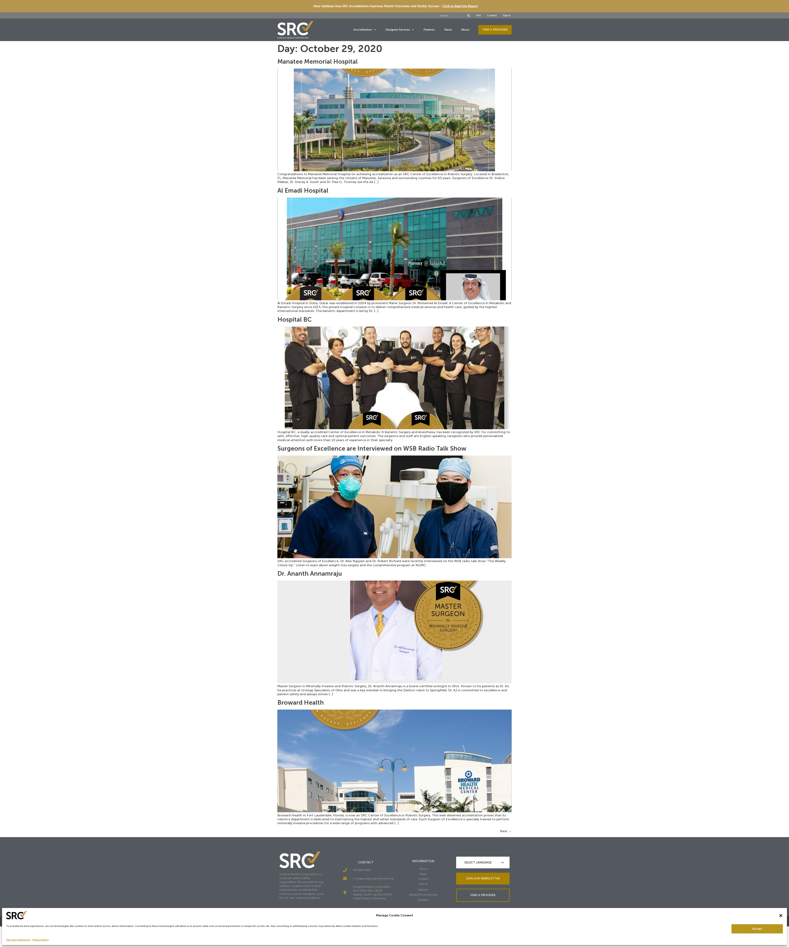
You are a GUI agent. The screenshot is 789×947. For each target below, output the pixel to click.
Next (506, 831)
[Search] (468, 15)
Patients (429, 29)
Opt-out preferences (18, 939)
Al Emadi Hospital (302, 190)
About (465, 29)
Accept (757, 929)
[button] (781, 916)
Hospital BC (294, 319)
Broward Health (300, 702)
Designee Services (397, 29)
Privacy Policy (40, 939)
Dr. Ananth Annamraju (309, 573)
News (448, 29)
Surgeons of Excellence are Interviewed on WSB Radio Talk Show (371, 448)
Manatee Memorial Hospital (317, 61)
